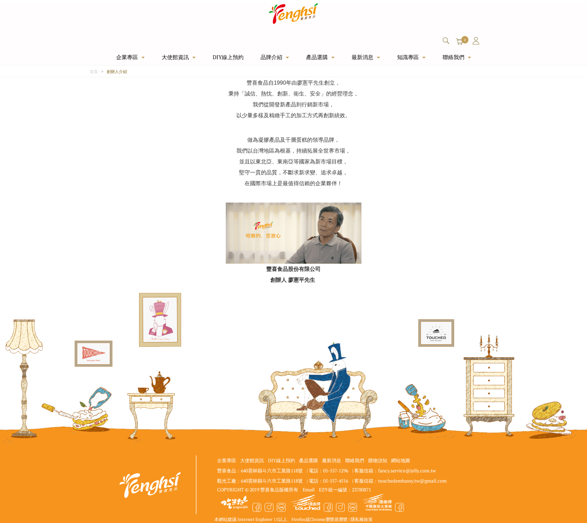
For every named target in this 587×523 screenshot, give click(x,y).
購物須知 (377, 460)
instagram (269, 507)
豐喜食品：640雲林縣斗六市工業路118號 (260, 470)
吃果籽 (234, 504)
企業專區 (127, 57)
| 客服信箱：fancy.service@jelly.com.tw (394, 470)
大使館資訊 (175, 57)
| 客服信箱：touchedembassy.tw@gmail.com (399, 480)
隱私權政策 (362, 519)
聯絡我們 (453, 57)
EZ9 (323, 489)
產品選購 (317, 57)
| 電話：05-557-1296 (327, 470)
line (281, 507)
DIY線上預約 (228, 57)
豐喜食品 (293, 13)
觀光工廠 (377, 504)
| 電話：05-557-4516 (327, 480)
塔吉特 (306, 504)
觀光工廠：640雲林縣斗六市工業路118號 (260, 480)
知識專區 (408, 57)
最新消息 (362, 57)
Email (309, 489)
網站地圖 (400, 460)
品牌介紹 (271, 57)
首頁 (94, 71)
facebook (257, 507)
